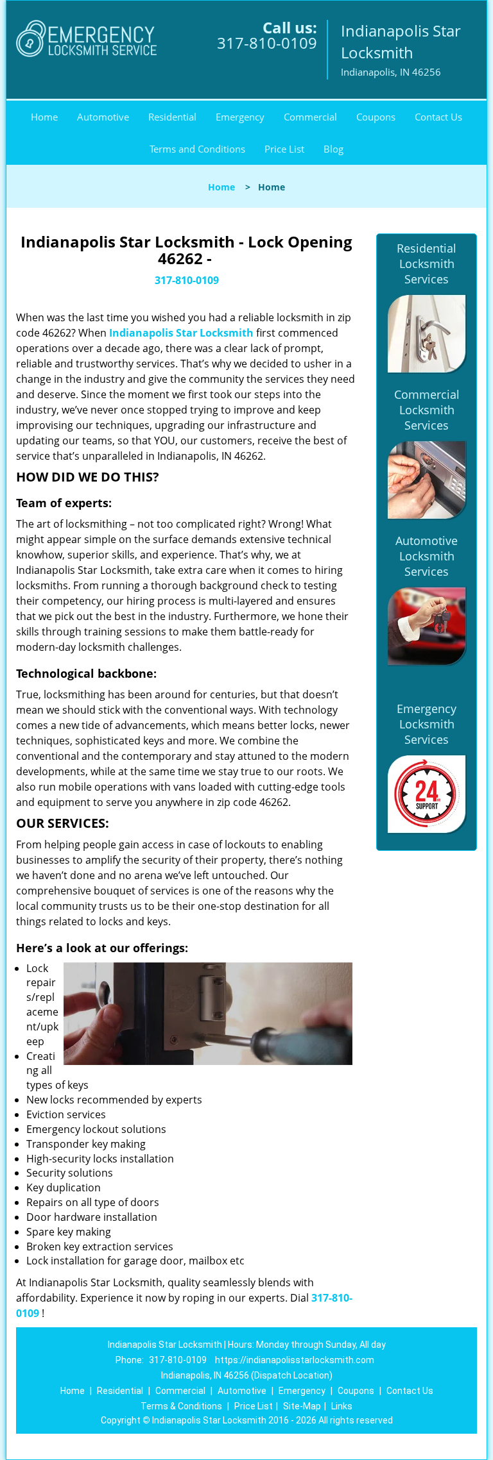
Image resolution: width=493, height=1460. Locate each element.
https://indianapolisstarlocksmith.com (294, 1360)
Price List (284, 148)
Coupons (375, 116)
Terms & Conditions (181, 1406)
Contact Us (438, 116)
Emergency (240, 116)
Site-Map (302, 1406)
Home (44, 116)
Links (341, 1406)
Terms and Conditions (197, 148)
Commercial (310, 116)
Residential (172, 116)
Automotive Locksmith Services (426, 556)
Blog (333, 148)
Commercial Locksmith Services (427, 410)
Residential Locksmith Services (426, 263)
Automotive (103, 116)
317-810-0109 (267, 42)
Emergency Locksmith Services (426, 724)
